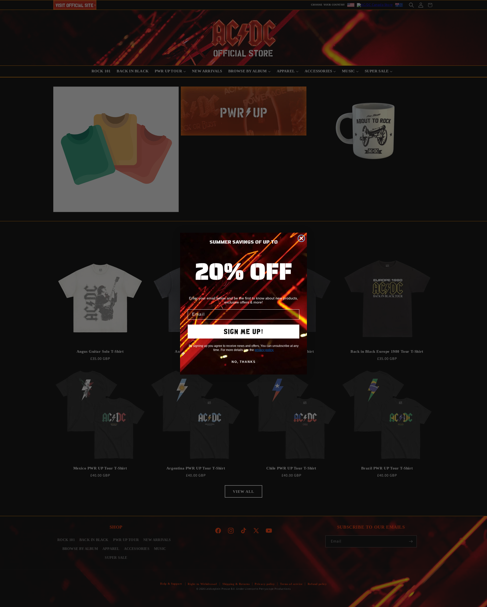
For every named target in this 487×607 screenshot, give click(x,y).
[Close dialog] (301, 238)
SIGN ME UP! (244, 331)
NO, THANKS (244, 362)
